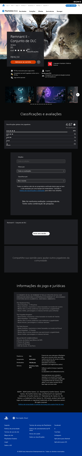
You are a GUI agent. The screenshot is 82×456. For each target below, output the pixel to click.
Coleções (32, 11)
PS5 (12, 5)
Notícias (38, 5)
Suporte (45, 5)
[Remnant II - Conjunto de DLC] (19, 95)
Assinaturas (50, 11)
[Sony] (77, 3)
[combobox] (41, 161)
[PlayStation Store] (10, 10)
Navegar (59, 11)
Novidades (22, 11)
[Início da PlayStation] (3, 6)
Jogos (17, 5)
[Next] (78, 94)
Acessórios (30, 5)
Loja (7, 5)
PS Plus (23, 5)
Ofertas (40, 11)
